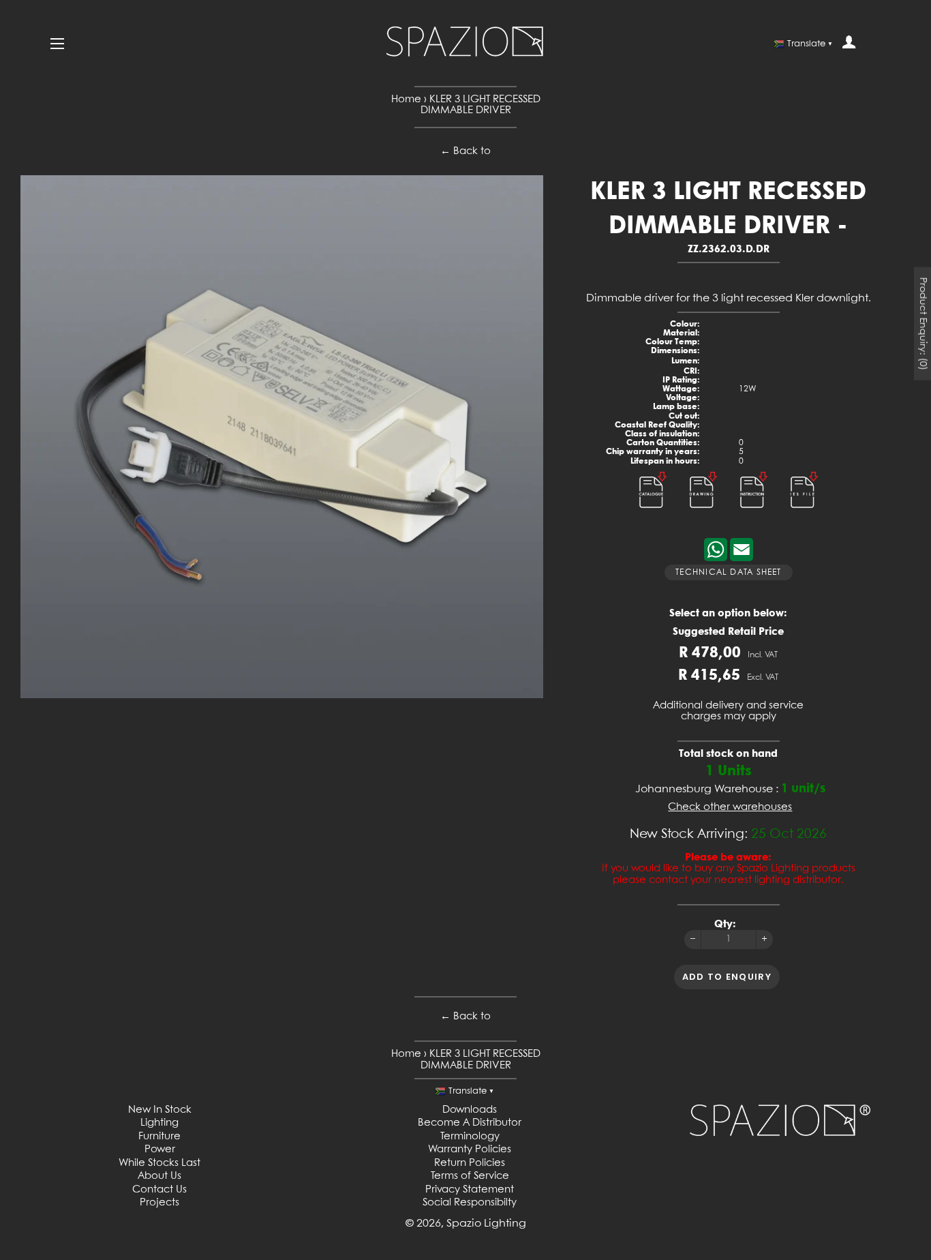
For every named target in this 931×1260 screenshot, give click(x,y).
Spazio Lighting (486, 1223)
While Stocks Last (159, 1163)
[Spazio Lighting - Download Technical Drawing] (705, 510)
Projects (159, 1203)
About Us (159, 1176)
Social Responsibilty (470, 1203)
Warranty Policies (469, 1149)
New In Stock (160, 1110)
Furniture (159, 1136)
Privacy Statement (469, 1190)
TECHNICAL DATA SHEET (728, 573)
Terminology (470, 1136)
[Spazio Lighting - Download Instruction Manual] (755, 510)
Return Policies (469, 1163)
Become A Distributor (469, 1123)
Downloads (469, 1110)
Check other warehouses (730, 807)
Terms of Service (470, 1176)
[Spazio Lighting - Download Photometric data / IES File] (804, 510)
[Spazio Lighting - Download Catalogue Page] (654, 510)
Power (159, 1149)
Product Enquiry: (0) (923, 324)
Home (406, 99)
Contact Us (159, 1190)
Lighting (159, 1123)
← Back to (465, 151)
